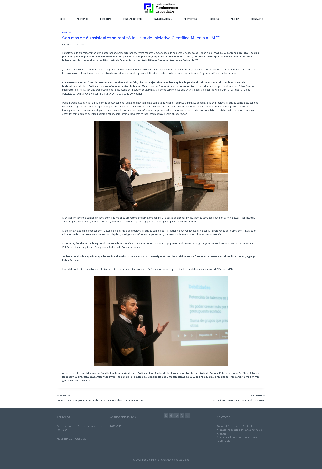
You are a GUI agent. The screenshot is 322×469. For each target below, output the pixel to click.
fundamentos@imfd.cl (240, 426)
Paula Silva (71, 44)
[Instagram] (166, 415)
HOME (62, 19)
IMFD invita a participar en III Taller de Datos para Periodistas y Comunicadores (100, 398)
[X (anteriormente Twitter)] (182, 415)
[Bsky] (187, 415)
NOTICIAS (214, 19)
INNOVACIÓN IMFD (132, 19)
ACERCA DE (82, 19)
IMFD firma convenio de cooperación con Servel (239, 398)
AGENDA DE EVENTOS (123, 417)
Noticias (66, 33)
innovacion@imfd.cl (251, 430)
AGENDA (235, 19)
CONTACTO (257, 19)
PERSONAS (105, 19)
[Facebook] (171, 415)
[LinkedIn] (176, 415)
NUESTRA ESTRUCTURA (71, 438)
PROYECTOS (190, 19)
